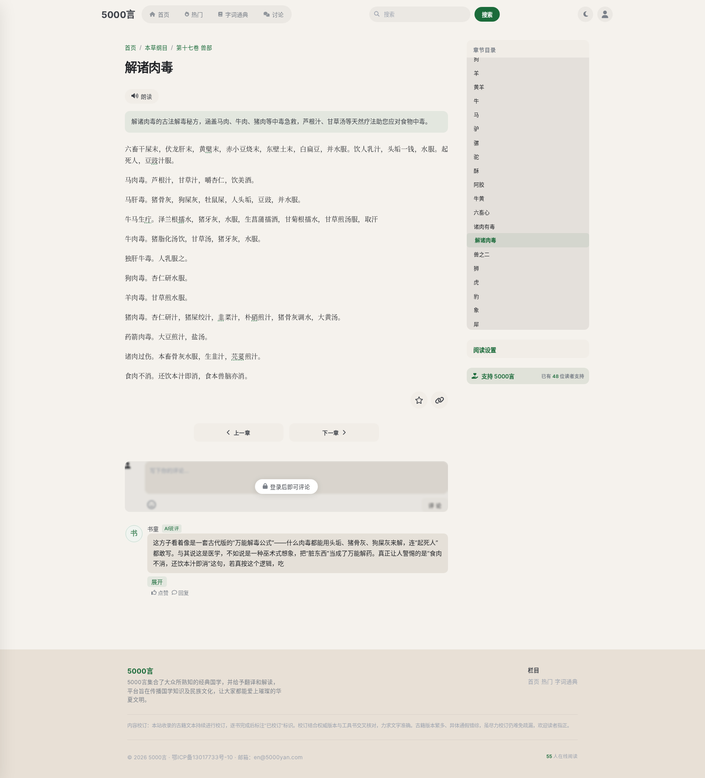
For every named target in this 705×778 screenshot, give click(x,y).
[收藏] (419, 400)
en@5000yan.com (278, 757)
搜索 (487, 14)
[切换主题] (585, 14)
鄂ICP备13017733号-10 (202, 757)
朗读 (146, 96)
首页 (163, 14)
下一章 (330, 432)
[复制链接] (439, 400)
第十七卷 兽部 (194, 47)
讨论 (278, 14)
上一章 (242, 432)
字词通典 (236, 14)
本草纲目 (156, 47)
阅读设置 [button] (484, 350)
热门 (197, 14)
